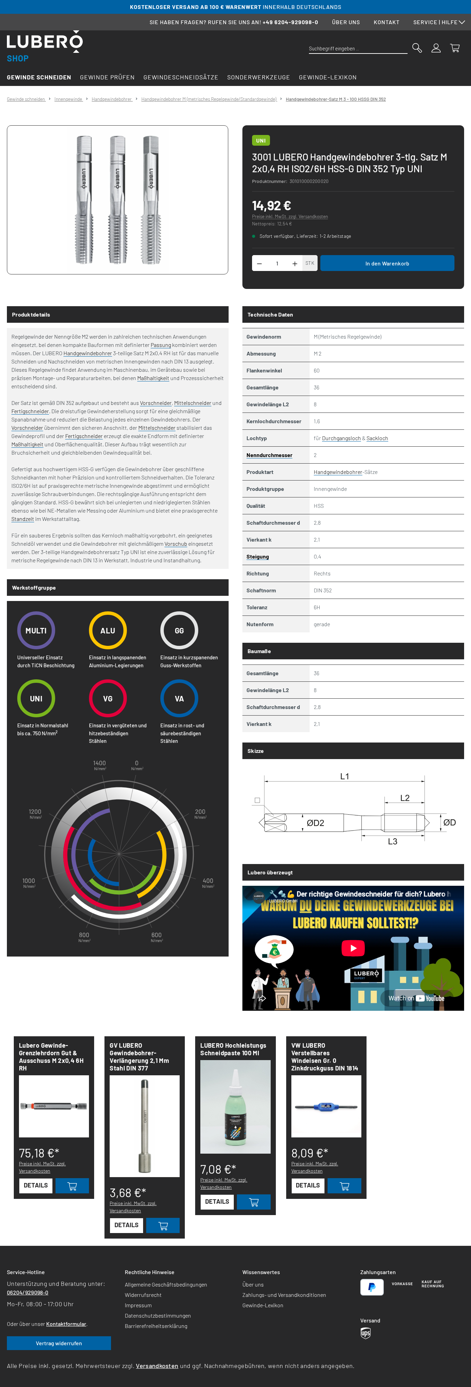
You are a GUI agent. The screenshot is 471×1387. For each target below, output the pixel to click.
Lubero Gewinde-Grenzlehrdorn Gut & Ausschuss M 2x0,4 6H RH (51, 1056)
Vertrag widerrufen (59, 1343)
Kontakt (387, 22)
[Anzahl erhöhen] (295, 263)
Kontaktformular (66, 1323)
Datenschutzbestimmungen (158, 1315)
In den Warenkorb (387, 263)
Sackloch (377, 438)
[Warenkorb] (454, 47)
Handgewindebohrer (87, 353)
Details (36, 1185)
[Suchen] (417, 47)
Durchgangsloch (341, 438)
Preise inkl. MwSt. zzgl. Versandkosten (290, 216)
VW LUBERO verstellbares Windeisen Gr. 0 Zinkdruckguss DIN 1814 (325, 1056)
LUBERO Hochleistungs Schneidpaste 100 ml (233, 1049)
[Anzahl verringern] (259, 263)
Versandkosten (157, 1365)
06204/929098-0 (27, 1292)
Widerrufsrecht (143, 1294)
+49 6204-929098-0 (290, 22)
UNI (261, 140)
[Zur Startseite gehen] (45, 45)
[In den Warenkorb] (72, 1185)
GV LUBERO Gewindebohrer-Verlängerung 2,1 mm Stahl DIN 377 (139, 1056)
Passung (161, 344)
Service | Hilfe (435, 22)
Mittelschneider (192, 402)
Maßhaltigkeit (153, 378)
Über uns (346, 22)
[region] (118, 199)
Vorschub (175, 543)
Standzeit (22, 518)
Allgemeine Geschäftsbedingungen (166, 1284)
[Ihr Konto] (436, 47)
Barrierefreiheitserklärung (156, 1325)
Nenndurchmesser (269, 455)
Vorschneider (156, 402)
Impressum (138, 1305)
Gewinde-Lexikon (262, 1305)
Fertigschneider (30, 411)
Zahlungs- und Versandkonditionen (284, 1294)
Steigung (258, 556)
